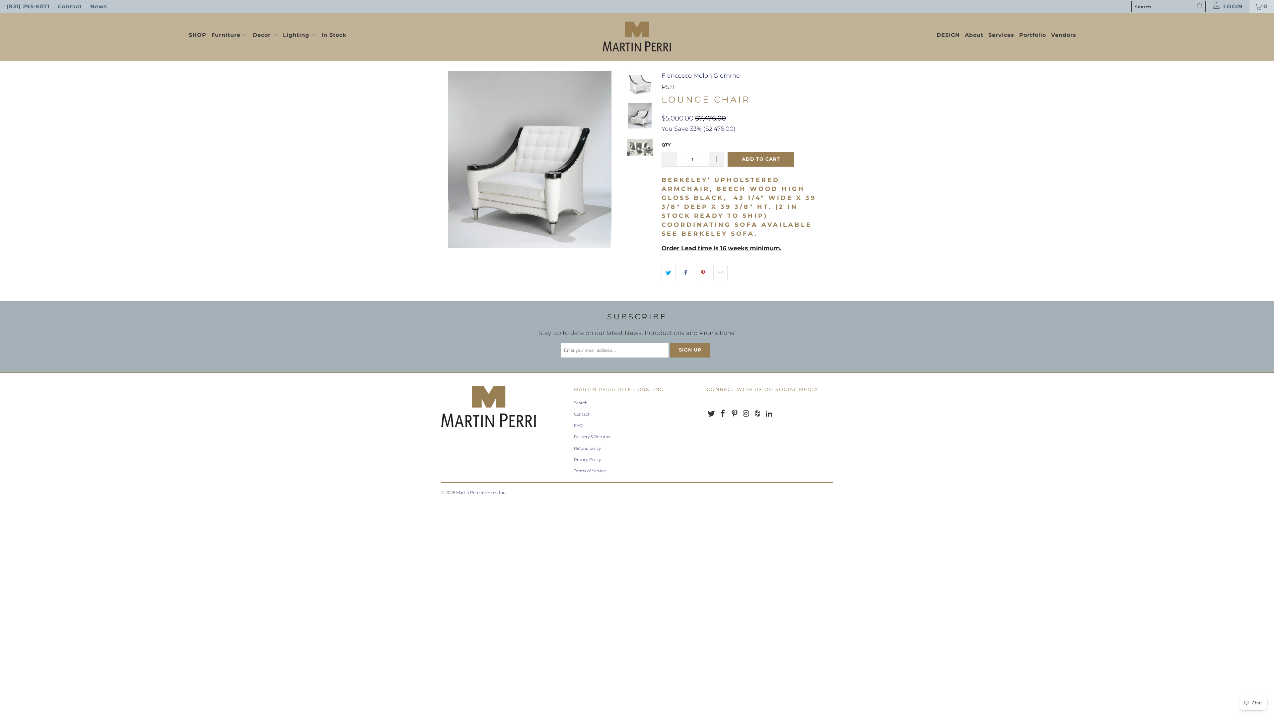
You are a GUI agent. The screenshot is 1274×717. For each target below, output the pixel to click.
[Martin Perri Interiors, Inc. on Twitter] (712, 414)
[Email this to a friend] (720, 273)
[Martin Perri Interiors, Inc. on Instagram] (746, 414)
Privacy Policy (587, 459)
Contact (70, 6)
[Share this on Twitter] (669, 273)
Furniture (226, 35)
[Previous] (450, 159)
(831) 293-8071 (28, 6)
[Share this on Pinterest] (703, 273)
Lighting (297, 35)
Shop (197, 35)
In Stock (333, 35)
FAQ (578, 425)
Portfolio (1032, 35)
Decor (263, 35)
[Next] (609, 159)
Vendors (1063, 35)
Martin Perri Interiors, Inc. (481, 492)
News (98, 6)
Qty (666, 144)
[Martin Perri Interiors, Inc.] (637, 37)
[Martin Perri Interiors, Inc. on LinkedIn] (769, 414)
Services (1001, 35)
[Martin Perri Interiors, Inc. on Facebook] (723, 414)
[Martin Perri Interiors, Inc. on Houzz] (758, 414)
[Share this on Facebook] (686, 273)
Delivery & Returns (592, 436)
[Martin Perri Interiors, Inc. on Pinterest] (735, 414)
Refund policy (587, 448)
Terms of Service (590, 470)
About (974, 35)
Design (948, 35)
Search (581, 402)
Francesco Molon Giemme (701, 75)
